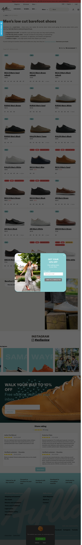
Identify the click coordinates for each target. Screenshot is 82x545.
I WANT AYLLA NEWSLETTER (53, 279)
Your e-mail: (47, 271)
